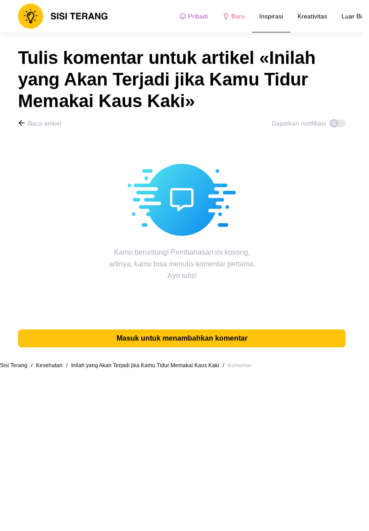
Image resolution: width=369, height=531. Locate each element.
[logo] (63, 16)
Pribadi (198, 16)
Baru (238, 16)
